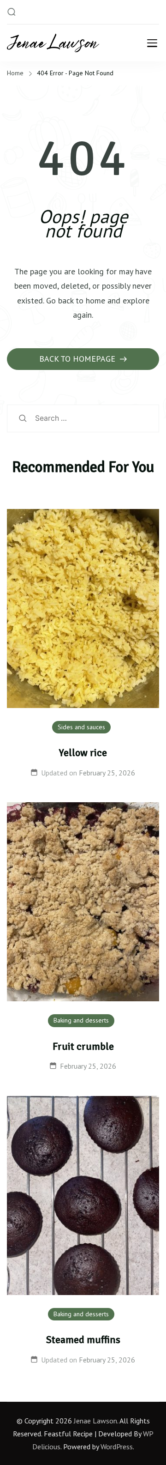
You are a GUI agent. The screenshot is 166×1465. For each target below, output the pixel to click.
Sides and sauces (81, 727)
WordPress (117, 1446)
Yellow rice (83, 752)
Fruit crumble (83, 1046)
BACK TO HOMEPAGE (78, 358)
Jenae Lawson (95, 1420)
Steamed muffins (83, 1339)
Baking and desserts (81, 1020)
